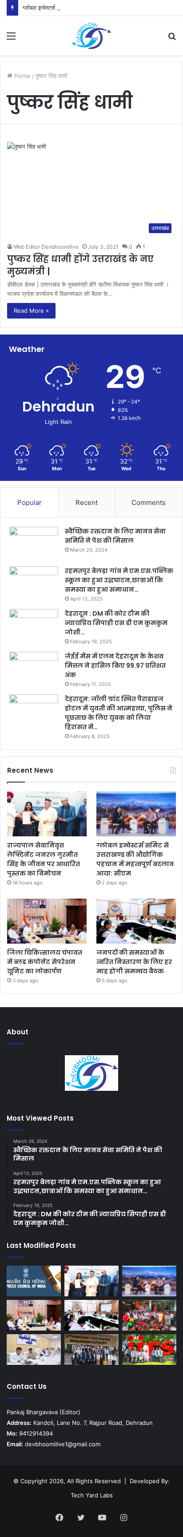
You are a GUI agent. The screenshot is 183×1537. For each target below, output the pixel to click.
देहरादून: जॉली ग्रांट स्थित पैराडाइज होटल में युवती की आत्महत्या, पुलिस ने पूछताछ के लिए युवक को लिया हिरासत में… (118, 712)
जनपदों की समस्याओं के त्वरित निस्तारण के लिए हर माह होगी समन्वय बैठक (134, 962)
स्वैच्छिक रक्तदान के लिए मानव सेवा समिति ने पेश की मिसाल (115, 536)
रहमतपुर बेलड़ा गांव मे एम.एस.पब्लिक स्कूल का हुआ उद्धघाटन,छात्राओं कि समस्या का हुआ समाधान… (119, 580)
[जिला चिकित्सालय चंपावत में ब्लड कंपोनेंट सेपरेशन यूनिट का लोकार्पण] (47, 921)
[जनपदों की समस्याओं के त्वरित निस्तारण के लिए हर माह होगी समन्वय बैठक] (136, 921)
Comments (148, 502)
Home (21, 75)
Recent (87, 502)
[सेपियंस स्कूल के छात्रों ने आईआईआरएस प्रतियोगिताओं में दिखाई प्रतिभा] (149, 1349)
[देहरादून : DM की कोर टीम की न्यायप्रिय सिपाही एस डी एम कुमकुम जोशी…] (33, 625)
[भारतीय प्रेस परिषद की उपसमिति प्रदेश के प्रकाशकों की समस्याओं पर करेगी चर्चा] (34, 1281)
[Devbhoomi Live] (91, 35)
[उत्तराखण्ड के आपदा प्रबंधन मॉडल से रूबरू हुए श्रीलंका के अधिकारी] (91, 1349)
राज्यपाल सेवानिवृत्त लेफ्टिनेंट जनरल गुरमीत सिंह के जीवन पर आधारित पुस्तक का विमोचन (43, 859)
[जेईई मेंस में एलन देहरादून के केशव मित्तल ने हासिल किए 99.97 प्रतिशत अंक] (33, 668)
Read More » (31, 310)
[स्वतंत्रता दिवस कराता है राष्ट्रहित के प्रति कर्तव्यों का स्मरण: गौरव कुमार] (149, 1315)
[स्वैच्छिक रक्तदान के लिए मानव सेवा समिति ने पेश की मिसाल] (33, 543)
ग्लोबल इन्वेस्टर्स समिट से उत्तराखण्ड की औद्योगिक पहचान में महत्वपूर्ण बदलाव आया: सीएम (135, 859)
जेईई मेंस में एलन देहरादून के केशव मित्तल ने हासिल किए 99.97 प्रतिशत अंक (115, 665)
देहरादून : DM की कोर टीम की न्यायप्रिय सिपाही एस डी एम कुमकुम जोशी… (116, 623)
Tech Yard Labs (92, 1495)
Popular (29, 502)
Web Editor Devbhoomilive (46, 246)
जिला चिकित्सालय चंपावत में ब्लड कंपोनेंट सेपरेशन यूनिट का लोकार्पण (44, 962)
